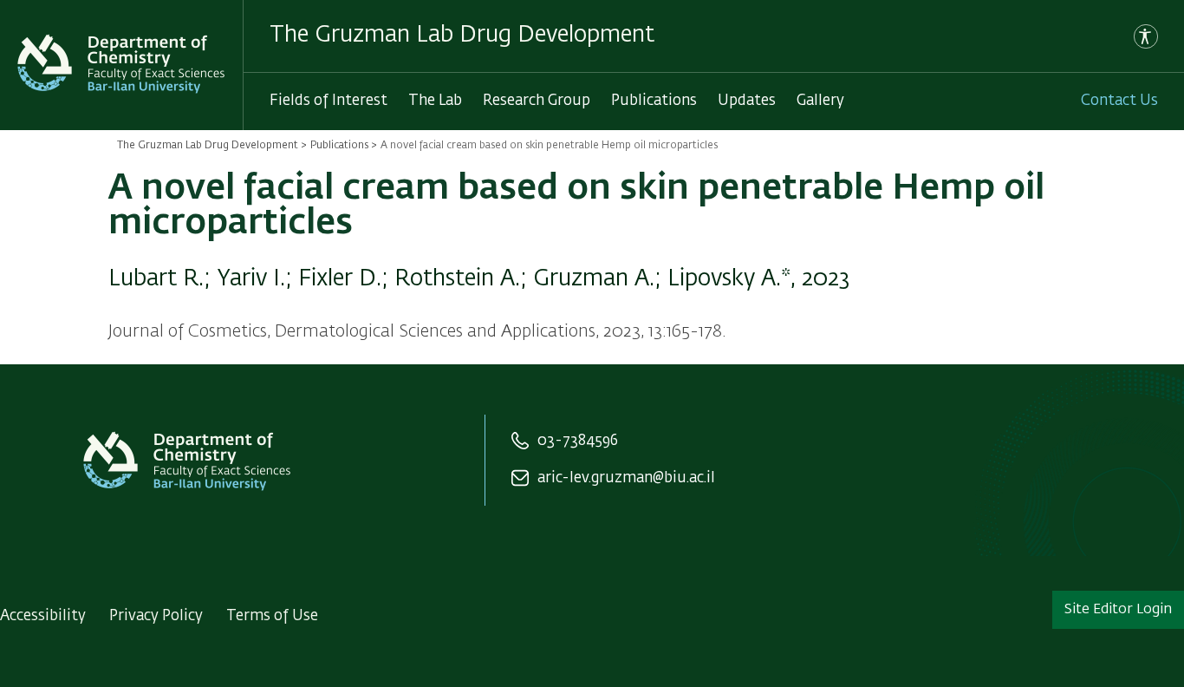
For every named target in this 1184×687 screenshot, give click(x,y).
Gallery (820, 101)
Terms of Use (272, 616)
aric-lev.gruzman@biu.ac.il (626, 478)
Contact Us (1119, 101)
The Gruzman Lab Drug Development (207, 146)
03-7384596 (577, 441)
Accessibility (43, 616)
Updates (747, 101)
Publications (654, 101)
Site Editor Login (1118, 610)
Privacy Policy (156, 616)
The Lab (435, 101)
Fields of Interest (328, 101)
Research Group (536, 101)
